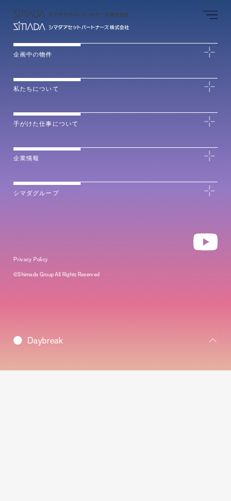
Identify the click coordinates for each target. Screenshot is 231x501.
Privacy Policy (30, 259)
